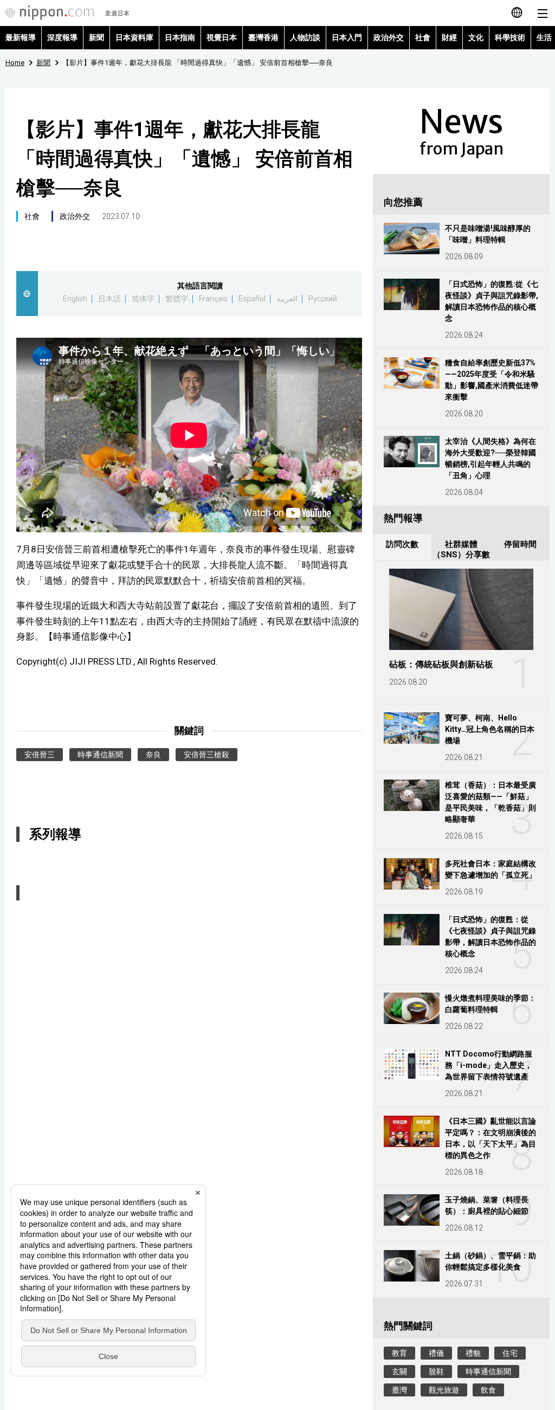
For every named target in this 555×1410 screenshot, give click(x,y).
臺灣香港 (263, 37)
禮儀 (436, 1353)
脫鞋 (436, 1371)
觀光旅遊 (444, 1390)
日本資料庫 (134, 37)
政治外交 (388, 37)
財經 (449, 37)
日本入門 (347, 37)
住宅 (510, 1353)
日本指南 (180, 37)
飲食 (488, 1390)
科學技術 (510, 37)
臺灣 (399, 1390)
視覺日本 (221, 37)
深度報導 (62, 37)
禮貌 (473, 1353)
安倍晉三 (39, 754)
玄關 (399, 1371)
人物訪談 (305, 37)
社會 (422, 37)
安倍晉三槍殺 (206, 754)
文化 (475, 37)
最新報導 (20, 37)
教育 (399, 1353)
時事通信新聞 (100, 754)
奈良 (153, 754)
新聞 (96, 37)
